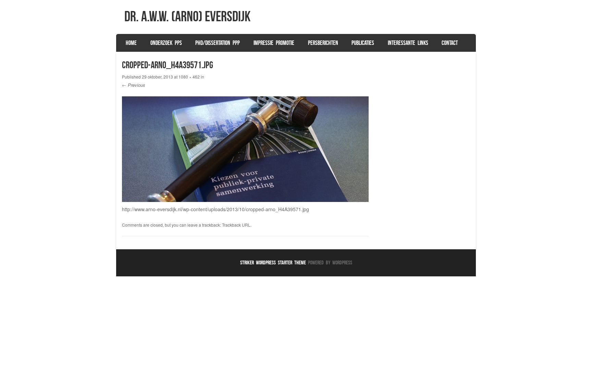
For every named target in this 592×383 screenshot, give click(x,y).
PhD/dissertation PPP (217, 42)
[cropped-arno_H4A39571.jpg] (245, 199)
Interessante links (408, 42)
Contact (450, 42)
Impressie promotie (274, 42)
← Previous (133, 85)
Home (131, 42)
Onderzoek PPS (166, 42)
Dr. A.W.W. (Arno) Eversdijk (187, 16)
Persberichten (323, 42)
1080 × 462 (189, 77)
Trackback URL (236, 225)
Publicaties (363, 42)
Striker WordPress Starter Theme (273, 262)
